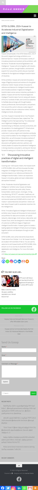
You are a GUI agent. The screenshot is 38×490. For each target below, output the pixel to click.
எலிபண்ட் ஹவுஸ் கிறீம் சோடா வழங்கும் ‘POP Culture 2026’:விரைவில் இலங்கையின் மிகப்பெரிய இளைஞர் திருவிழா (19, 420)
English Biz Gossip (8, 20)
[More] (27, 261)
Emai (4, 355)
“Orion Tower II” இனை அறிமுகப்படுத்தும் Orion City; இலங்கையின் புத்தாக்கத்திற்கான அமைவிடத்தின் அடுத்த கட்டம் (19, 430)
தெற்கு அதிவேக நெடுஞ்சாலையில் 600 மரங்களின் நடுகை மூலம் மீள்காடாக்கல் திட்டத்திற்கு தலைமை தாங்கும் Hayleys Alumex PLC (18, 439)
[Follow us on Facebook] (33, 309)
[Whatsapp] (7, 261)
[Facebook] (3, 261)
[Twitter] (15, 261)
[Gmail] (23, 261)
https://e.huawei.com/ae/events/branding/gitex (19, 254)
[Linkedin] (19, 261)
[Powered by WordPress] (12, 473)
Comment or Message (10, 364)
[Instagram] (11, 261)
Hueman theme (29, 473)
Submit (5, 382)
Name (4, 347)
